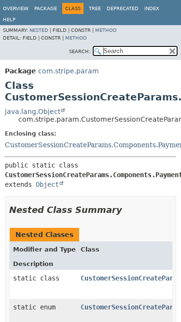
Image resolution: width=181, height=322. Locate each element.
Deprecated (123, 8)
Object (47, 184)
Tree (95, 8)
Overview (15, 8)
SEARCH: (79, 51)
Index (151, 8)
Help (9, 19)
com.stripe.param (68, 71)
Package (45, 8)
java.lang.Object (32, 111)
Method (106, 30)
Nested (38, 30)
